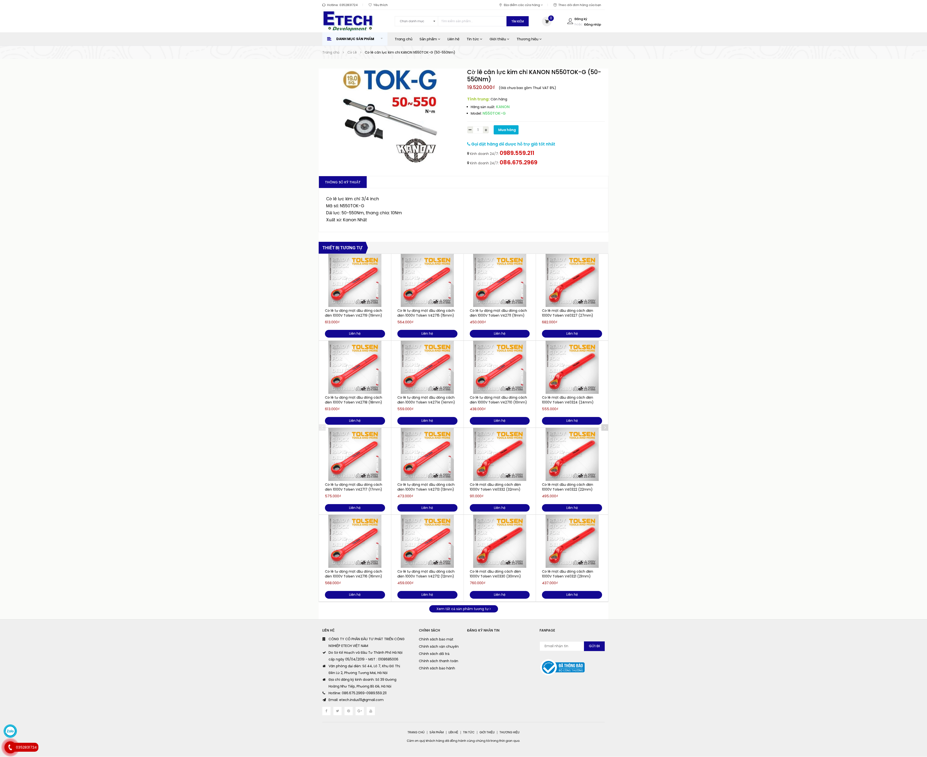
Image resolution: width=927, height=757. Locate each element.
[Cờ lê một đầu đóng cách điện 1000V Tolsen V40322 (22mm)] (572, 454)
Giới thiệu (498, 39)
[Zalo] (10, 731)
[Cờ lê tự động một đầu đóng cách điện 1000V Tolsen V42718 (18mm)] (355, 367)
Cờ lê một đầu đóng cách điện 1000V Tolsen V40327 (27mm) (567, 313)
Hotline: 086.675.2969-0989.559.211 (357, 693)
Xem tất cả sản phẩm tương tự (463, 608)
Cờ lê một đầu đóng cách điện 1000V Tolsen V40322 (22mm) (567, 487)
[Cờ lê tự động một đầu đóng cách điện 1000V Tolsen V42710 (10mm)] (500, 367)
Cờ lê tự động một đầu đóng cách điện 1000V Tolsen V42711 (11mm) (498, 313)
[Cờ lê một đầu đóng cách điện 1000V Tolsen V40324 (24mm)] (572, 367)
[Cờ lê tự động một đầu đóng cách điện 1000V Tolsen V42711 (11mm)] (500, 280)
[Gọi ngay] (10, 747)
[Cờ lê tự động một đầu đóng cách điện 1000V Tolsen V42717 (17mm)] (355, 454)
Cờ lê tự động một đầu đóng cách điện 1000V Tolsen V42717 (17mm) (353, 487)
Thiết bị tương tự (342, 247)
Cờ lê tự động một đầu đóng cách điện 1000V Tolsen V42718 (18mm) (353, 400)
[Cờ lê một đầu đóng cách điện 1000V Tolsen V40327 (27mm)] (572, 280)
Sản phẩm (429, 39)
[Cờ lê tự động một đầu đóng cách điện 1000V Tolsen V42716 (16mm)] (355, 541)
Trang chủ (403, 39)
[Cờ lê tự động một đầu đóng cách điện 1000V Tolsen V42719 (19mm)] (355, 280)
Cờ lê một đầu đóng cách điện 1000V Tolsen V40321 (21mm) (567, 574)
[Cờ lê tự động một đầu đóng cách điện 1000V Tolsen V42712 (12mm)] (427, 541)
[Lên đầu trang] (914, 727)
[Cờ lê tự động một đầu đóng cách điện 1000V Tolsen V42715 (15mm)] (427, 280)
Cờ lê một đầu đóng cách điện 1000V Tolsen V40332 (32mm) (495, 487)
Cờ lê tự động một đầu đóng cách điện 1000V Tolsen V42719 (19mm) (353, 313)
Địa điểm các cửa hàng (522, 5)
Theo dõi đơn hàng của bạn (579, 5)
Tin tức (473, 39)
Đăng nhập (592, 24)
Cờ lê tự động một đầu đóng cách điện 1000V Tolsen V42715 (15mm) (426, 313)
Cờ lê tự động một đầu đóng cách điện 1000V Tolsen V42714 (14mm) (426, 400)
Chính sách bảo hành (437, 668)
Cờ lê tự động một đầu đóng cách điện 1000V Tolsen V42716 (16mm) (353, 574)
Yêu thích (380, 5)
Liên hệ (453, 39)
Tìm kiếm (517, 21)
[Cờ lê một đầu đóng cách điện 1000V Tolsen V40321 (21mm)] (572, 541)
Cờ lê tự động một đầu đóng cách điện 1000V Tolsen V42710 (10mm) (498, 400)
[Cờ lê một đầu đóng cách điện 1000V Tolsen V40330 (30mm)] (500, 541)
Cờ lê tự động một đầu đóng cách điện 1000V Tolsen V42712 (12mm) (426, 574)
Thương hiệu (528, 39)
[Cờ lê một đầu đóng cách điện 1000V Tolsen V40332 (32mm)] (500, 454)
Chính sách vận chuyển (439, 646)
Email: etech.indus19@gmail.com (356, 699)
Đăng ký (581, 19)
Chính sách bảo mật (436, 639)
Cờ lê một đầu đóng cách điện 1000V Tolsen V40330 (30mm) (495, 574)
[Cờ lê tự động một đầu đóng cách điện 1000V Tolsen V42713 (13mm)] (427, 454)
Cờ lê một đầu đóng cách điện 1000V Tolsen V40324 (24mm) (568, 400)
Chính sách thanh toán (438, 661)
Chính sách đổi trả (434, 653)
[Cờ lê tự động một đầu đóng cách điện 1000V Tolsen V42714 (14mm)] (427, 367)
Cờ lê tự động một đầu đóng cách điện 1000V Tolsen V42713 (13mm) (426, 487)
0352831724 (348, 5)
